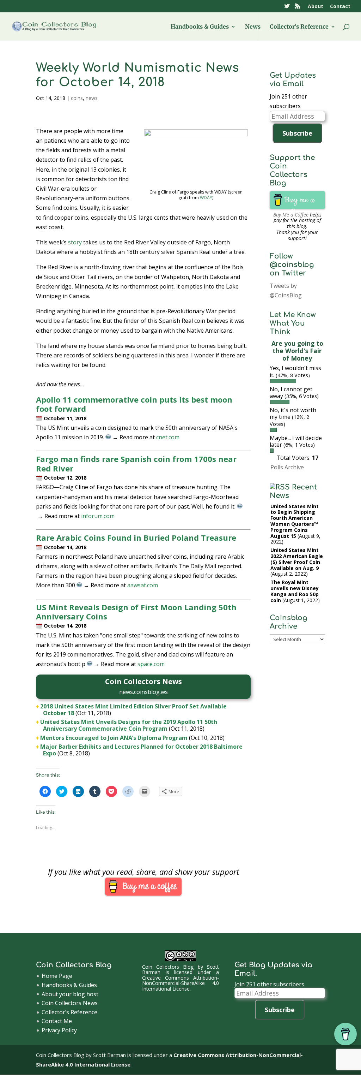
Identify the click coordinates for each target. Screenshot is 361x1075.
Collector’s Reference (299, 27)
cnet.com (167, 437)
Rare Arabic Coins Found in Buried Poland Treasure (136, 537)
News (253, 27)
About (315, 7)
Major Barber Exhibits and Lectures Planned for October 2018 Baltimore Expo (141, 750)
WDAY (206, 198)
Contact (340, 7)
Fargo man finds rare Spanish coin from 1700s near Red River (136, 463)
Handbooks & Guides (200, 27)
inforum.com (98, 516)
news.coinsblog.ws (143, 692)
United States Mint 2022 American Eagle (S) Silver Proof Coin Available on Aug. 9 (296, 559)
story (75, 242)
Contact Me (57, 1021)
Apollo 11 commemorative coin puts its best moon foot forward (134, 404)
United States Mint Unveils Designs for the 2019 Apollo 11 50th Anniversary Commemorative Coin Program (128, 725)
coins (77, 98)
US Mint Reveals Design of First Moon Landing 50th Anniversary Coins (136, 612)
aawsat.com (142, 585)
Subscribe (297, 133)
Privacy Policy (59, 1030)
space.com (151, 664)
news (92, 98)
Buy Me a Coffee (290, 214)
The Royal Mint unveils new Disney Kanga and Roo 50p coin (294, 591)
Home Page (57, 976)
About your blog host (70, 994)
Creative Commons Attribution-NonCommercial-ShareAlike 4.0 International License (180, 983)
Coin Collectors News (70, 1003)
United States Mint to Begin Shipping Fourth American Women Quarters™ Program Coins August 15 (294, 521)
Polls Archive (287, 467)
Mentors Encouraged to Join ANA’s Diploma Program (114, 738)
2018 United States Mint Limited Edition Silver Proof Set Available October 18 (133, 709)
